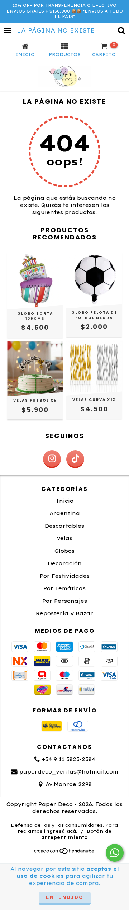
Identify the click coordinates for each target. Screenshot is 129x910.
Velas (64, 538)
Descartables (64, 526)
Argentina (64, 513)
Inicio (64, 501)
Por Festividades (65, 576)
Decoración (65, 563)
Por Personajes (64, 601)
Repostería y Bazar (64, 613)
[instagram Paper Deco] (52, 459)
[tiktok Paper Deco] (75, 459)
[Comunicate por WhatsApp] (115, 853)
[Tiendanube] (64, 853)
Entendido (64, 897)
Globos (64, 551)
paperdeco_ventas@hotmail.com (68, 772)
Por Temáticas (64, 588)
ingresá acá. (60, 831)
